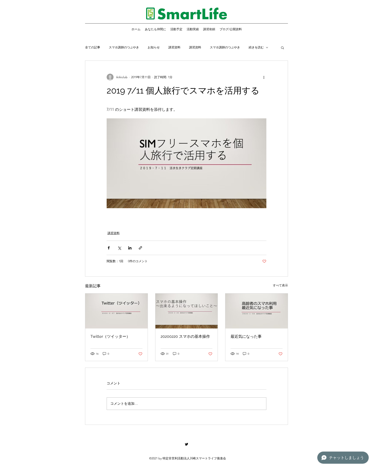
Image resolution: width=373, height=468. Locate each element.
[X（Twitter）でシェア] (119, 248)
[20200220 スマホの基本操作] (186, 310)
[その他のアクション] (263, 77)
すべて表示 (280, 285)
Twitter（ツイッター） (110, 336)
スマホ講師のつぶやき (124, 47)
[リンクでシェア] (140, 248)
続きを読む (256, 47)
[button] (282, 47)
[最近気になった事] (256, 310)
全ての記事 (92, 47)
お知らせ (154, 47)
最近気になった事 (246, 336)
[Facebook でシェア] (109, 248)
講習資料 (174, 47)
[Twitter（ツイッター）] (116, 310)
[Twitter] (186, 444)
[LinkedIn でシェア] (130, 248)
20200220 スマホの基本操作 (185, 336)
